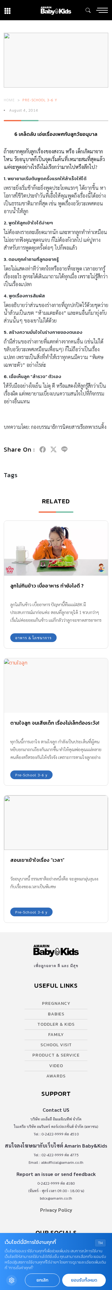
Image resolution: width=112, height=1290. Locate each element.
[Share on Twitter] (53, 449)
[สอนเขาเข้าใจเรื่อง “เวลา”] (56, 822)
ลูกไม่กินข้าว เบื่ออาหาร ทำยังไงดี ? (47, 585)
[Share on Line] (64, 449)
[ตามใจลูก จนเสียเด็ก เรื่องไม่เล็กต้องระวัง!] (56, 685)
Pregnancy (56, 1003)
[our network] (7, 10)
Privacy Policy (56, 1209)
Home (9, 99)
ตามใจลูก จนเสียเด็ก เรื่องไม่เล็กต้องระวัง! (54, 723)
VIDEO (56, 1065)
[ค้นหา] (88, 10)
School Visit (56, 1045)
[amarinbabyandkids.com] (55, 10)
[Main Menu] (102, 10)
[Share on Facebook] (43, 449)
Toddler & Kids (56, 1024)
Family (56, 1034)
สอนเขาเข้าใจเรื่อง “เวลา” (37, 860)
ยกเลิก (42, 1280)
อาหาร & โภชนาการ (33, 637)
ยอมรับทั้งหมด (84, 1280)
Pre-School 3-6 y (39, 99)
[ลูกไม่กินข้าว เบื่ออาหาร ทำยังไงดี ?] (56, 548)
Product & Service (56, 1055)
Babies (56, 1014)
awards (56, 1076)
